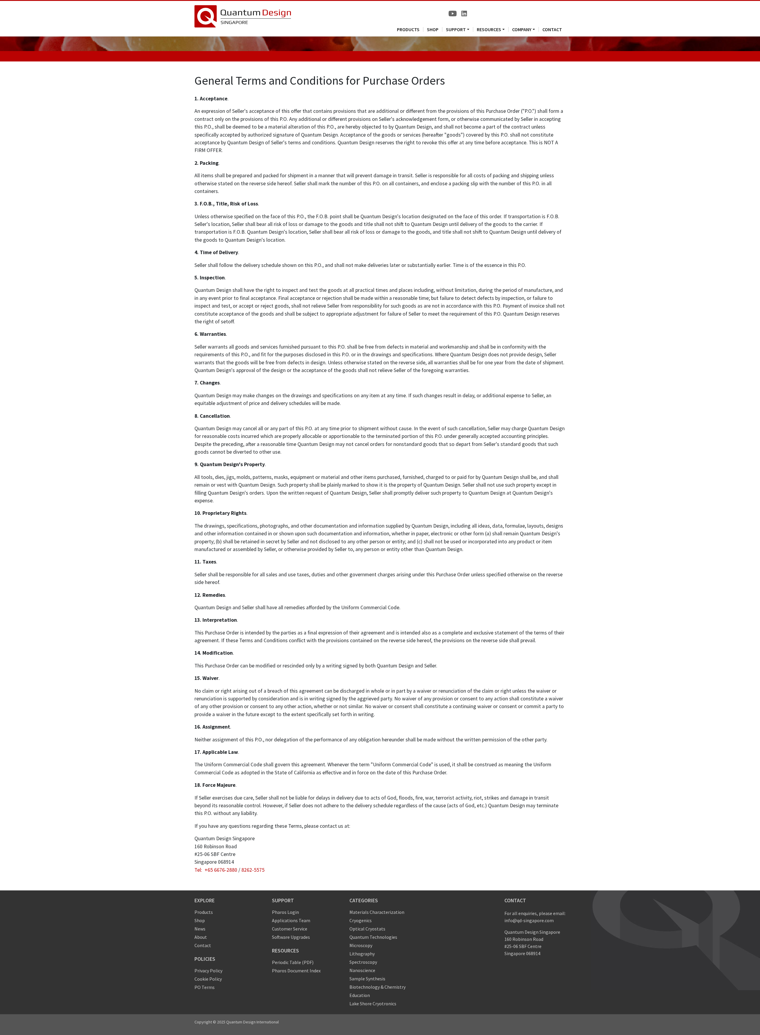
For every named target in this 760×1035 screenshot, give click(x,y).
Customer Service (289, 929)
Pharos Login (285, 912)
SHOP (432, 29)
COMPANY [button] (521, 29)
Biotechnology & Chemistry (377, 987)
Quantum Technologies (373, 937)
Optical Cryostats (367, 929)
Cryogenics (360, 920)
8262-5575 (253, 870)
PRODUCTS (408, 29)
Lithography (362, 954)
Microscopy (360, 945)
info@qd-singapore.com (529, 920)
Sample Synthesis (367, 979)
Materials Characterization (376, 912)
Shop (199, 920)
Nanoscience (362, 970)
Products (203, 912)
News (199, 929)
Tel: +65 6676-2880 (215, 870)
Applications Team (291, 920)
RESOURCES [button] (489, 29)
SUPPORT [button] (456, 29)
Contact (202, 945)
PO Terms (204, 987)
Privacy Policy (208, 971)
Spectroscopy (363, 962)
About (200, 937)
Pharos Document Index (296, 971)
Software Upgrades (291, 937)
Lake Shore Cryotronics (372, 1003)
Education (359, 995)
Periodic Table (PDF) (293, 962)
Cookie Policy (208, 979)
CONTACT (552, 29)
